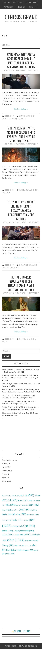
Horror (4, 119)
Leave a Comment (33, 70)
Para (26, 520)
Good (32, 116)
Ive (20, 190)
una (25, 545)
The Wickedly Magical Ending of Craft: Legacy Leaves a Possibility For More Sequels (21, 210)
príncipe (17, 526)
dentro (23, 500)
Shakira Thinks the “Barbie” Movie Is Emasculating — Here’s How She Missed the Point (20, 408)
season (25, 534)
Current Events (22, 631)
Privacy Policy (8, 7)
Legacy (29, 265)
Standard (23, 119)
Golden (28, 116)
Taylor (28, 540)
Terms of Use (21, 7)
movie (12, 119)
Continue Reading (21, 109)
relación (7, 535)
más (8, 520)
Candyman (22, 116)
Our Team (7, 2)
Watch (10, 554)
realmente (27, 530)
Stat (8, 192)
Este (18, 505)
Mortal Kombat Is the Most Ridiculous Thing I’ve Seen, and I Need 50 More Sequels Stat (21, 134)
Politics (4, 470)
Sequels (17, 119)
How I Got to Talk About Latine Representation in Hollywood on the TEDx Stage (18, 396)
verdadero (27, 550)
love (33, 510)
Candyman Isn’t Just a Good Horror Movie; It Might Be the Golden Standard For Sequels (21, 60)
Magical (34, 265)
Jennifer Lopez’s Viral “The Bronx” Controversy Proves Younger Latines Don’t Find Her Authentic (20, 390)
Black (12, 496)
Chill (20, 339)
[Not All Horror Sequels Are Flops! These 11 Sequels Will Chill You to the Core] (21, 304)
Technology (6, 481)
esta (11, 504)
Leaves (25, 265)
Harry (33, 504)
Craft (20, 265)
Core (24, 339)
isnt (9, 119)
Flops (28, 339)
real (16, 531)
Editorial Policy (31, 2)
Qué (29, 526)
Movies (30, 514)
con (28, 495)
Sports (4, 477)
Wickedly (16, 268)
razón (7, 530)
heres (6, 510)
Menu (4, 35)
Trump (8, 545)
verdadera (14, 550)
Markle (7, 514)
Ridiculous (34, 190)
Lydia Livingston (20, 70)
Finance (4, 463)
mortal (28, 190)
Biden (5, 496)
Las (14, 509)
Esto (24, 505)
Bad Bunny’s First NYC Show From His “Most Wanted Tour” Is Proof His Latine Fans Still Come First (20, 376)
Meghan (19, 514)
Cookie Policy (17, 2)
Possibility (5, 268)
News (4, 467)
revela (16, 535)
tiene (35, 540)
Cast (19, 495)
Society (4, 474)
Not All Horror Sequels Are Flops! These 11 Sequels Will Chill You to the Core (21, 283)
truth (17, 545)
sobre (15, 539)
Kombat (23, 190)
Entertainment (9, 116)
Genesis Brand (21, 17)
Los (24, 509)
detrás (32, 500)
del (12, 500)
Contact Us (32, 7)
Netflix (17, 520)
